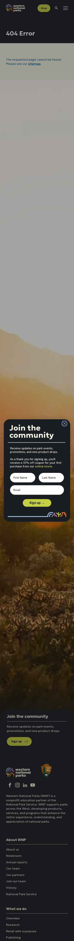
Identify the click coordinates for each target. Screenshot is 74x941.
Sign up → (37, 503)
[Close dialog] (64, 423)
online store (43, 466)
